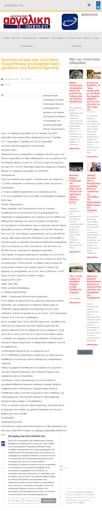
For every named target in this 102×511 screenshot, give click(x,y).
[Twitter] (98, 7)
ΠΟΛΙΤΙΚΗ (15, 38)
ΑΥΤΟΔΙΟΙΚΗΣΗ (30, 38)
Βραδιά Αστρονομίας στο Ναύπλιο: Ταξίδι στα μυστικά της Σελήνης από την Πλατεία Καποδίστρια (76, 92)
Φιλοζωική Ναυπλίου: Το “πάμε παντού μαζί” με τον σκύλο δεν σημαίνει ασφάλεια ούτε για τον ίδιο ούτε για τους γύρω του (93, 96)
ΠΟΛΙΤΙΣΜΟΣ (57, 38)
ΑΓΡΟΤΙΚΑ (71, 38)
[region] (32, 469)
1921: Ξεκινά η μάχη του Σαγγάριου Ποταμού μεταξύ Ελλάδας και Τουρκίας (75, 284)
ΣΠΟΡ (79, 38)
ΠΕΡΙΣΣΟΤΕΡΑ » (75, 149)
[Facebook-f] (98, 3)
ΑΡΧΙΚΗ (6, 38)
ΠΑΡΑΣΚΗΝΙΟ (27, 46)
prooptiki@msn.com (14, 5)
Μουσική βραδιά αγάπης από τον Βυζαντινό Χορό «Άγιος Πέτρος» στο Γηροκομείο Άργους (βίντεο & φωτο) (75, 188)
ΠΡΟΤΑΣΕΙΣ (76, 46)
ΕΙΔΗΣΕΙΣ (7, 85)
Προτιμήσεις (15, 501)
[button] (89, 5)
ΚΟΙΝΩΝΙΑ (44, 38)
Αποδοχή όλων (48, 501)
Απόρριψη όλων (31, 501)
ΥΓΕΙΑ (96, 38)
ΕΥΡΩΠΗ (87, 38)
